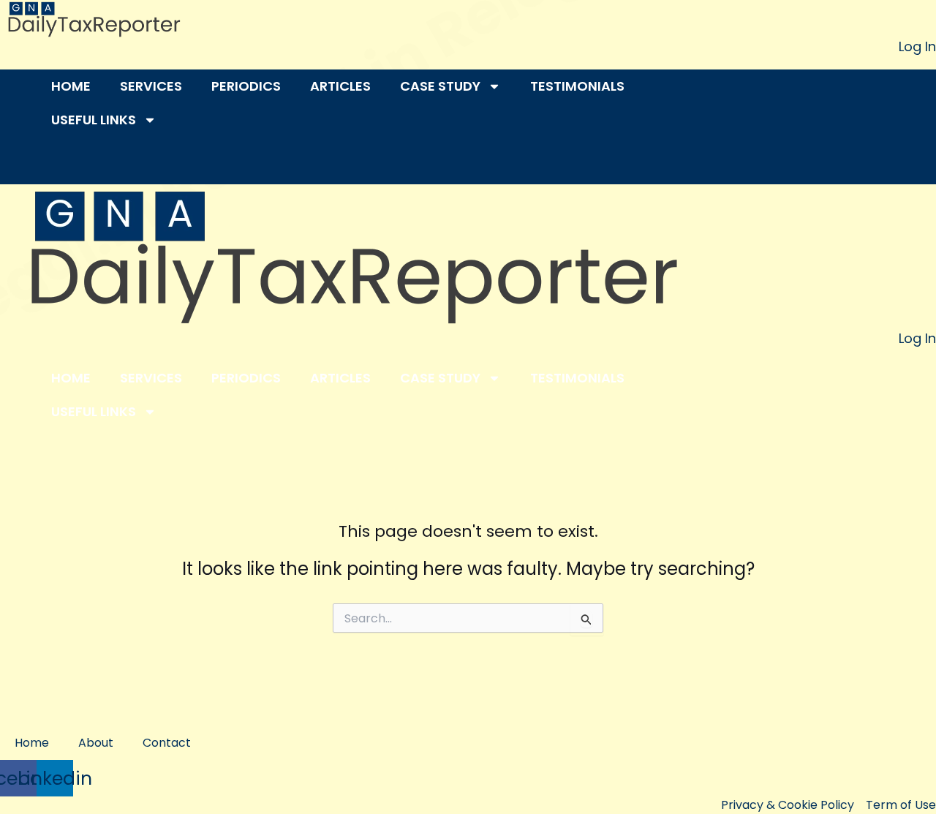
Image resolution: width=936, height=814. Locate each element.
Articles (340, 86)
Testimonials (577, 86)
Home (71, 86)
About (95, 742)
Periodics (246, 86)
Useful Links (93, 119)
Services (151, 86)
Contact (167, 742)
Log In (917, 46)
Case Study (440, 86)
